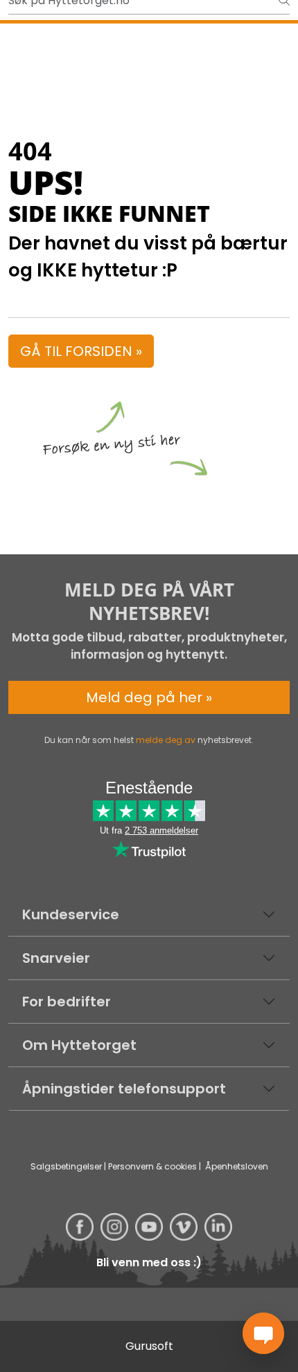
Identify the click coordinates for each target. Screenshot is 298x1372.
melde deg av (165, 740)
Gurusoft (149, 1346)
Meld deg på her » (149, 697)
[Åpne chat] (263, 1333)
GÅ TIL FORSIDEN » (81, 351)
